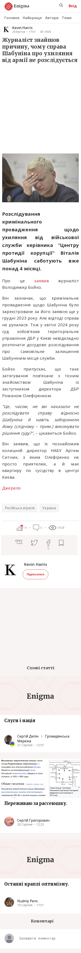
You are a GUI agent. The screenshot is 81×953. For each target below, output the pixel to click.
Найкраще (32, 17)
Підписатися (35, 574)
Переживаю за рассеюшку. (35, 803)
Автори (52, 17)
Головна (11, 17)
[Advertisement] (40, 107)
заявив (41, 281)
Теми (66, 17)
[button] (23, 542)
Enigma (18, 6)
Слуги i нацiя (19, 720)
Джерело (11, 488)
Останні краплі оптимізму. (36, 884)
